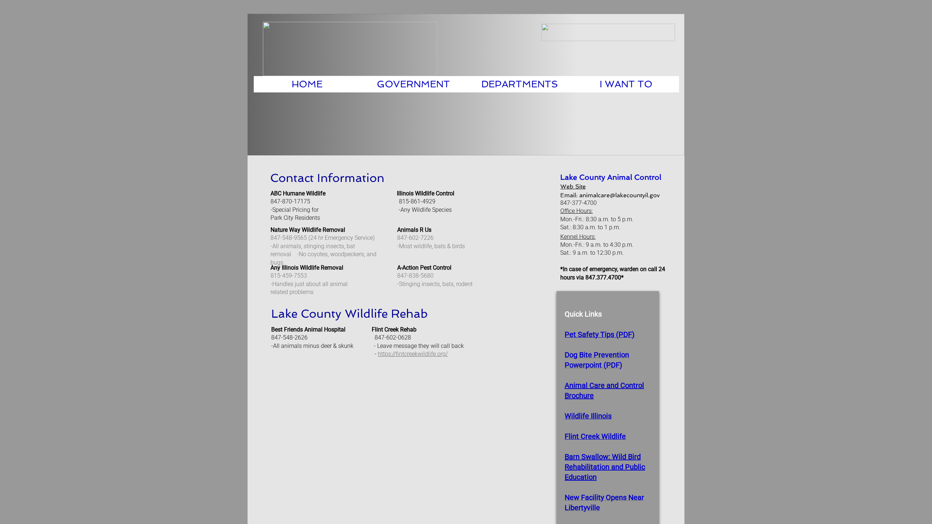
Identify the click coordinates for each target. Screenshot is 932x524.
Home (307, 84)
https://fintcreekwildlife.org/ (413, 353)
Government (413, 84)
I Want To (626, 84)
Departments (519, 84)
